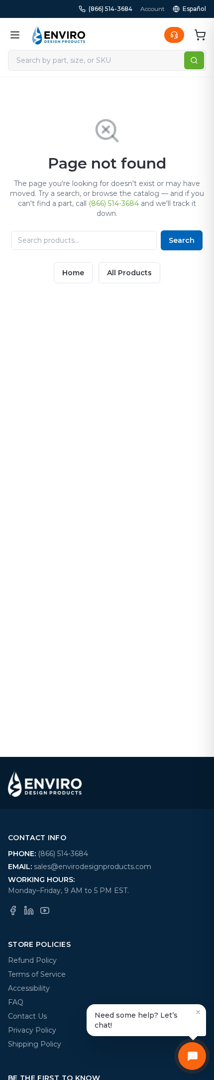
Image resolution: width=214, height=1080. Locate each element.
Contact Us (27, 1016)
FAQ (15, 1002)
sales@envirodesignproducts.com (92, 866)
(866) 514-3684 (110, 8)
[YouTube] (45, 910)
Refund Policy (32, 960)
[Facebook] (13, 910)
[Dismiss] (198, 1012)
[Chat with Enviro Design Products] (192, 1056)
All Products (129, 272)
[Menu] (15, 35)
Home (73, 272)
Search (182, 240)
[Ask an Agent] (174, 35)
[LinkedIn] (29, 910)
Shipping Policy (34, 1044)
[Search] (194, 60)
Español (194, 8)
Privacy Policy (32, 1030)
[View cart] (200, 35)
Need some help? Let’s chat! (136, 1020)
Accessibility (29, 988)
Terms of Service (37, 974)
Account (152, 8)
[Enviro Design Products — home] (59, 35)
